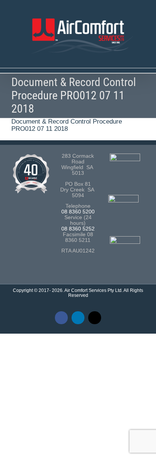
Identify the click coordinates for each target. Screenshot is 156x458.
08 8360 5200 (78, 212)
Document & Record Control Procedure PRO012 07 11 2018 (66, 125)
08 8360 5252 (78, 229)
